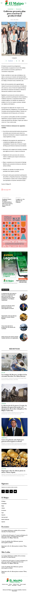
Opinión (3, 403)
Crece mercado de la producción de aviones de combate (8, 327)
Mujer (3, 372)
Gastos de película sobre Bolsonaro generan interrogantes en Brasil (8, 307)
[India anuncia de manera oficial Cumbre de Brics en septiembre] (24, 337)
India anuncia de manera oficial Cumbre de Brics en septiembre (9, 337)
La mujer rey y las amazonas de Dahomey (20, 201)
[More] (22, 60)
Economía (18, 9)
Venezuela (4, 437)
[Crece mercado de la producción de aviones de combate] (24, 327)
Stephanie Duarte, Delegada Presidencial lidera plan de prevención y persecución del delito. (7, 203)
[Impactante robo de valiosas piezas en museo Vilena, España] (24, 317)
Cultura (3, 468)
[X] (11, 491)
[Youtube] (15, 491)
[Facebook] (3, 491)
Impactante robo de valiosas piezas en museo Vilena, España (9, 317)
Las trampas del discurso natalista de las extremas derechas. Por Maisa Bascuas (14, 375)
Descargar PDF (7, 189)
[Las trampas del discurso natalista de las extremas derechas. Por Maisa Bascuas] (14, 362)
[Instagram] (7, 491)
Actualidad (10, 9)
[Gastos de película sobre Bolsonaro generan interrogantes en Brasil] (24, 307)
